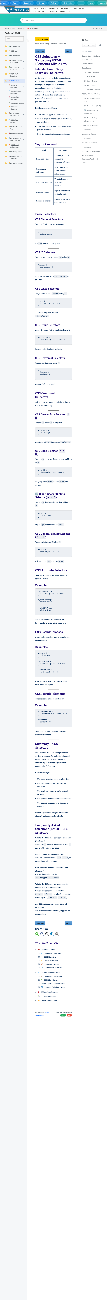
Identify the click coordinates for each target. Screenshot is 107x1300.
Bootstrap (27, 3)
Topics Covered (87, 64)
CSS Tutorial (42, 39)
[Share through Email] (57, 934)
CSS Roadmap (15, 56)
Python (52, 3)
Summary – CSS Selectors (91, 151)
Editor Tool (64, 11)
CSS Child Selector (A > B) (92, 106)
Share (87, 40)
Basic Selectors (87, 68)
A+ (93, 45)
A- (84, 45)
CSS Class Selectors (51, 960)
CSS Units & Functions (14, 75)
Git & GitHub (67, 3)
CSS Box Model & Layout (16, 128)
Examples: (87, 130)
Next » (68, 51)
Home (35, 8)
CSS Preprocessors (16, 163)
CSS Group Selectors (51, 964)
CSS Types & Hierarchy (14, 68)
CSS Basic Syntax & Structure (16, 61)
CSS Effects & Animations (14, 146)
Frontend (52, 8)
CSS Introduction (16, 46)
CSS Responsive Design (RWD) (15, 139)
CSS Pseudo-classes (17, 103)
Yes (63, 1015)
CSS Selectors (15, 81)
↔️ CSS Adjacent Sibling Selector (53, 983)
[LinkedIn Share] (52, 934)
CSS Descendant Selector (53, 976)
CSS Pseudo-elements (14, 108)
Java (90, 3)
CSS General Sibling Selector (54, 987)
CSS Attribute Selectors (14, 98)
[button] (45, 8)
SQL (80, 3)
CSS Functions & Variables (16, 157)
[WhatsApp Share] (37, 934)
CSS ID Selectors (50, 957)
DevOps (52, 11)
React (14, 3)
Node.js (40, 3)
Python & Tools (39, 11)
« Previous (40, 51)
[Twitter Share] (47, 934)
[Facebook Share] (42, 934)
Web (42, 8)
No (69, 1015)
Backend (64, 8)
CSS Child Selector (51, 980)
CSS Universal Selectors (53, 968)
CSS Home (13, 51)
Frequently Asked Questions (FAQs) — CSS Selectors (90, 159)
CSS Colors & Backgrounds (15, 114)
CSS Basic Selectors (13, 86)
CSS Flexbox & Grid (16, 134)
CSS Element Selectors (52, 953)
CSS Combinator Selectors (16, 92)
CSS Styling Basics (14, 121)
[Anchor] (70, 71)
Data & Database (78, 8)
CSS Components (16, 152)
